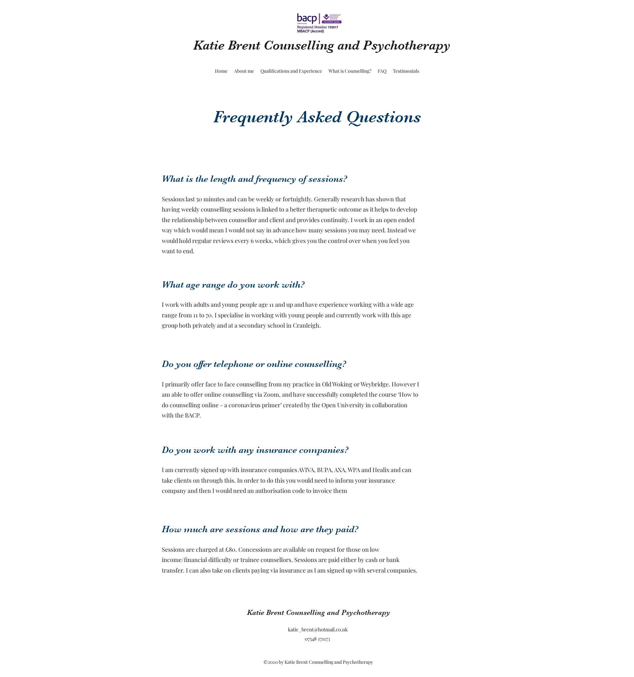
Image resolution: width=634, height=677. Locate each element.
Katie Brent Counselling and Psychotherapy (321, 45)
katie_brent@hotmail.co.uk (318, 629)
